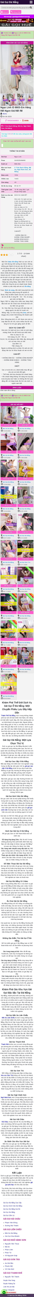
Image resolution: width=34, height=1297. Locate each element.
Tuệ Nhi (9, 452)
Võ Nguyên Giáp (11, 1256)
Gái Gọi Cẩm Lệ (8, 1215)
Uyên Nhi (8, 666)
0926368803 (13, 120)
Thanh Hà (8, 559)
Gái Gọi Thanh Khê (12, 1273)
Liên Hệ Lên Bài (9, 1287)
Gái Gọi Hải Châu (11, 1219)
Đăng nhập (17, 12)
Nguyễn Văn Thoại (12, 1244)
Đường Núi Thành (11, 1226)
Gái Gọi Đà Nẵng (9, 248)
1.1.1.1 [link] (10, 134)
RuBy (25, 479)
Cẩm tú (25, 639)
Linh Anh (8, 639)
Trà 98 (8, 693)
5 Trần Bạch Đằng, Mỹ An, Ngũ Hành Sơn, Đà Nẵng (22, 169)
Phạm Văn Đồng (11, 1223)
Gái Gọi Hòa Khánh (12, 1236)
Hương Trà (9, 425)
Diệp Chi (25, 532)
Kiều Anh (25, 425)
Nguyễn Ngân (25, 666)
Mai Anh (25, 586)
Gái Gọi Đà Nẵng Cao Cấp (12, 1203)
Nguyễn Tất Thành (12, 1277)
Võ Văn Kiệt (9, 1269)
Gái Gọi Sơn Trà (24, 562)
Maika (5, 114)
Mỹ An (7, 1247)
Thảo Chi (8, 612)
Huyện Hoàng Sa (9, 1283)
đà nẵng (27, 286)
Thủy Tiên (25, 505)
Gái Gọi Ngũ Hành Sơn (14, 1240)
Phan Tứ (8, 1253)
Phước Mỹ (9, 1266)
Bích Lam (8, 505)
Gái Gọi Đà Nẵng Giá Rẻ (11, 1209)
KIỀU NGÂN (25, 612)
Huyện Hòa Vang (9, 1280)
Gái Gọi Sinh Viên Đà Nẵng (12, 1206)
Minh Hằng (25, 452)
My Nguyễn (9, 586)
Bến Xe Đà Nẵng (8, 428)
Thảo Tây (8, 532)
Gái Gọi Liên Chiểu (12, 1229)
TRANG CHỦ (7, 33)
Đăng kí (5, 12)
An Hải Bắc (9, 1263)
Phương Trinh (8, 479)
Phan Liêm (9, 1250)
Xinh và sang (10, 290)
